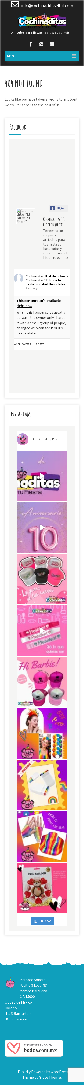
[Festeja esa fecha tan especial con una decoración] (42, 888)
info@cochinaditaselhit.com (47, 5)
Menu (11, 55)
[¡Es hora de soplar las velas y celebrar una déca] (42, 476)
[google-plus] (41, 45)
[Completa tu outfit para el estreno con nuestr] (42, 579)
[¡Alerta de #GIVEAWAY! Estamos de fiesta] (42, 527)
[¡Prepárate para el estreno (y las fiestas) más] (42, 682)
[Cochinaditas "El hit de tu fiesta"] (25, 216)
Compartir (40, 343)
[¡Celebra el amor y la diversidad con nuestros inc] (42, 836)
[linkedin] (52, 45)
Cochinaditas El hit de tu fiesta (47, 276)
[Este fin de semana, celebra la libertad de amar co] (42, 785)
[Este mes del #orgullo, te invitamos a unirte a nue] (42, 733)
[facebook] (31, 45)
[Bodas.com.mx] (34, 1055)
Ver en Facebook (22, 343)
